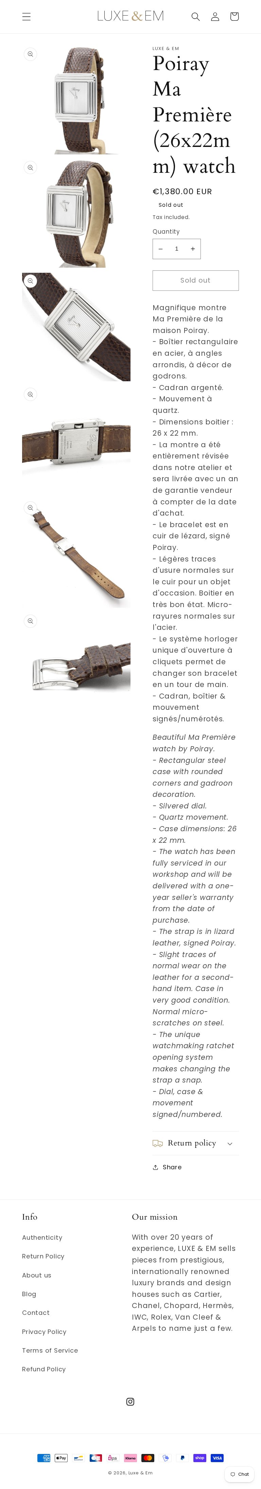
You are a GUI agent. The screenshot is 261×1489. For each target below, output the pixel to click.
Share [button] (172, 1167)
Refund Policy (44, 1369)
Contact (36, 1312)
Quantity (166, 232)
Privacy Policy (44, 1331)
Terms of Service (50, 1350)
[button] (26, 16)
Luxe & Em (140, 1473)
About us (37, 1275)
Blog (29, 1294)
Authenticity (42, 1237)
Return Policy (43, 1256)
